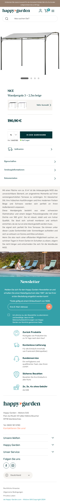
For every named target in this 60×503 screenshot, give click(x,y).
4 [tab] (39, 78)
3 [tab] (35, 78)
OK (49, 306)
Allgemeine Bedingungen (13, 492)
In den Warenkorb (36, 135)
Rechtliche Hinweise (11, 488)
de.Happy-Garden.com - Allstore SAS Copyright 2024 (24, 499)
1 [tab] (24, 78)
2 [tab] (31, 78)
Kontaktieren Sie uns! (14, 428)
